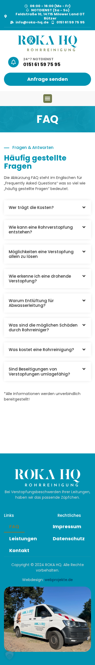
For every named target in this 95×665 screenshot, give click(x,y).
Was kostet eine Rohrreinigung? (41, 349)
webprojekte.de (59, 579)
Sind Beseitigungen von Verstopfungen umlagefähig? (39, 371)
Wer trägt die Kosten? (31, 207)
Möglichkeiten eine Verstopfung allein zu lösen (41, 254)
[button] (47, 98)
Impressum (67, 526)
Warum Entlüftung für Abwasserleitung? (31, 303)
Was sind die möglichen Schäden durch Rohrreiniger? (43, 327)
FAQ (14, 526)
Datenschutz (69, 538)
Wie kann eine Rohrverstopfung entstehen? (41, 229)
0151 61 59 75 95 (41, 64)
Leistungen (23, 538)
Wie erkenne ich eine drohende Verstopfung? (40, 278)
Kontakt (19, 550)
